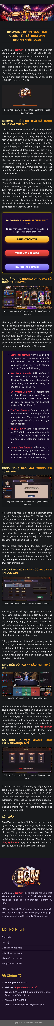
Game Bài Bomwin (20, 354)
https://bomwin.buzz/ (25, 987)
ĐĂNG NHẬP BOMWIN (27, 267)
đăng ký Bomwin (11, 842)
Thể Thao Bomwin (19, 410)
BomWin (19, 49)
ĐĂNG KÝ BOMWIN (27, 239)
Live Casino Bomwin (20, 391)
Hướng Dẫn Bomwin (21, 447)
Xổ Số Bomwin (17, 428)
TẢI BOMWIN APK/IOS (27, 253)
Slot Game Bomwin (20, 373)
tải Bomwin (46, 726)
